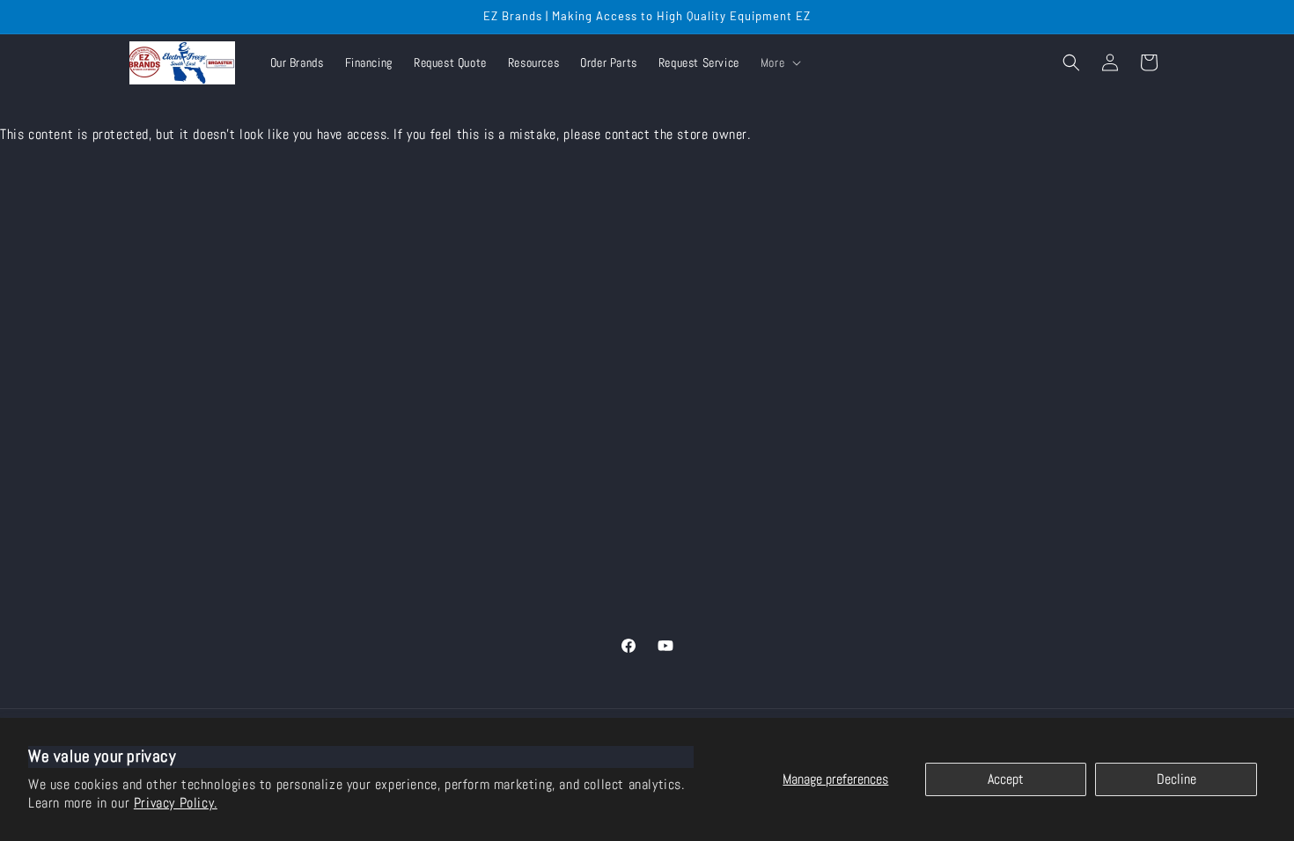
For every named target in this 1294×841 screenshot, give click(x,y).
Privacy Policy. (175, 802)
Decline (1176, 779)
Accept (1006, 779)
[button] (779, 62)
